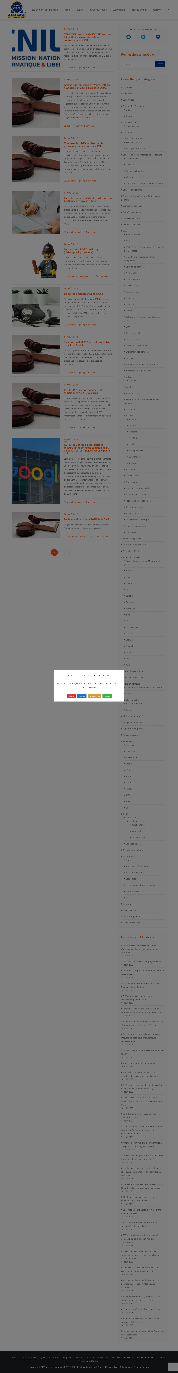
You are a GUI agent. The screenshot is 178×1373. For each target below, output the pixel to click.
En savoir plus (94, 696)
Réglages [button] (82, 696)
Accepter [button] (107, 696)
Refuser (71, 696)
